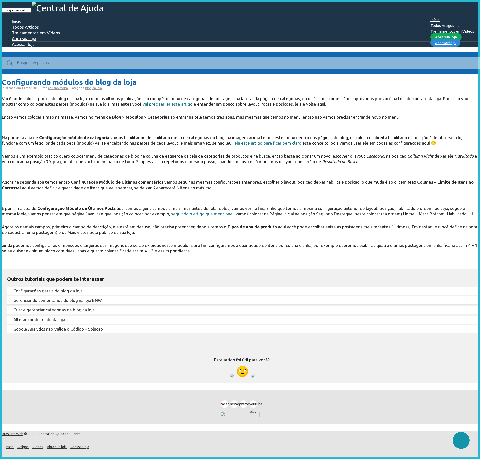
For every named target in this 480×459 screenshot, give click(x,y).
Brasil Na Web (13, 434)
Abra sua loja (446, 37)
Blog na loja (93, 88)
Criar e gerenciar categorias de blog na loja (54, 309)
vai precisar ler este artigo (168, 104)
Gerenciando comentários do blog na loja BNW (58, 300)
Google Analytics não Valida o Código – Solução (58, 329)
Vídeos (37, 447)
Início (435, 20)
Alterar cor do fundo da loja (39, 319)
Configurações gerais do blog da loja (48, 290)
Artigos (23, 447)
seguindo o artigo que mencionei (202, 213)
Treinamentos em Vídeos (452, 31)
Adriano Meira (58, 88)
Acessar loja (445, 43)
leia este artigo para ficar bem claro (268, 143)
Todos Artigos (442, 25)
